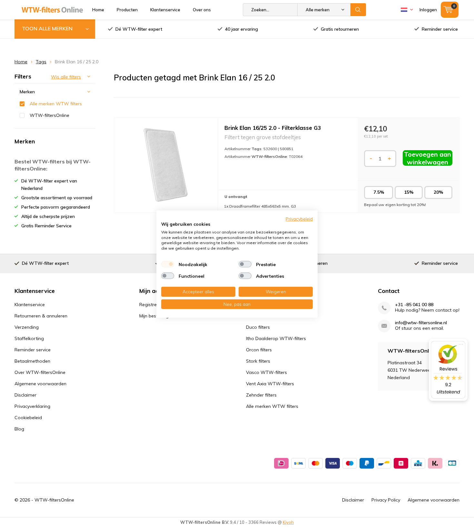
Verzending (27, 327)
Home (98, 9)
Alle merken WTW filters (56, 104)
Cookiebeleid (28, 417)
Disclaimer (25, 395)
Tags (41, 62)
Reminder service (440, 29)
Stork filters (258, 361)
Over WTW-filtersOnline (40, 372)
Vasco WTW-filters (266, 372)
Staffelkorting (29, 338)
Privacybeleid (299, 218)
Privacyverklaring (32, 406)
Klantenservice (165, 9)
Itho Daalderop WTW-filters (276, 338)
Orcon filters (259, 350)
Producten (127, 9)
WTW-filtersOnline (49, 115)
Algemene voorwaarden (40, 384)
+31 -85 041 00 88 (414, 304)
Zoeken (358, 9)
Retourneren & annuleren (41, 316)
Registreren (151, 304)
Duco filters (258, 327)
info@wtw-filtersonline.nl (421, 323)
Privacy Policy (385, 500)
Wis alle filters (66, 77)
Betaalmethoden (32, 361)
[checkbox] (167, 264)
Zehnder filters (261, 395)
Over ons (202, 9)
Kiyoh (288, 522)
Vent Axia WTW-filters (270, 384)
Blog (19, 429)
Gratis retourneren (340, 29)
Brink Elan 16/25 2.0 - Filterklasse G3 (272, 127)
